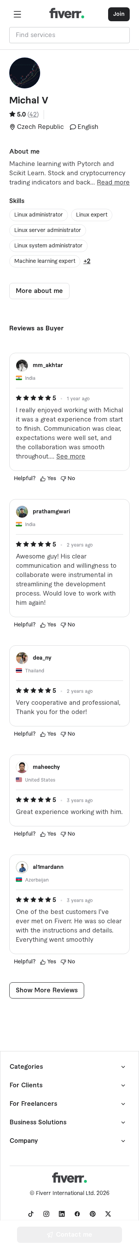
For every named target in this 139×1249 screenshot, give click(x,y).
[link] (31, 1214)
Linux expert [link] (91, 215)
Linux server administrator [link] (47, 230)
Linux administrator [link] (38, 215)
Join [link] (119, 14)
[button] (17, 14)
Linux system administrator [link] (48, 246)
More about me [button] (39, 291)
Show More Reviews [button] (47, 990)
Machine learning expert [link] (44, 261)
